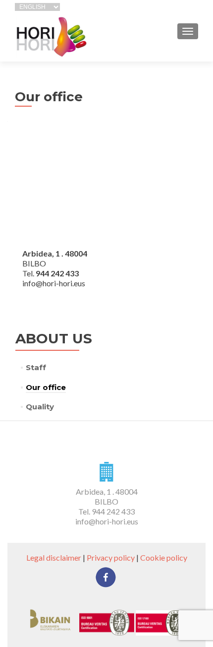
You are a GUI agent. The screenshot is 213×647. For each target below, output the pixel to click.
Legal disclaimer (53, 557)
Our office (46, 387)
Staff (36, 367)
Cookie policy (163, 557)
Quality (40, 406)
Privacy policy (111, 557)
